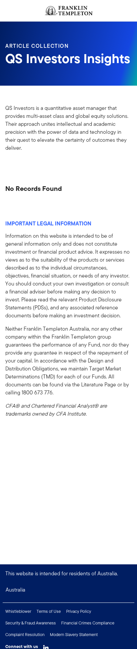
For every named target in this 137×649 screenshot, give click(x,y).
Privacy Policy (78, 611)
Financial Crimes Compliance (87, 623)
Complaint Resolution (25, 634)
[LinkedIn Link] (46, 646)
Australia (15, 590)
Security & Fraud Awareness (30, 623)
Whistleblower (18, 611)
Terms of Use (49, 611)
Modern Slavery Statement (74, 634)
